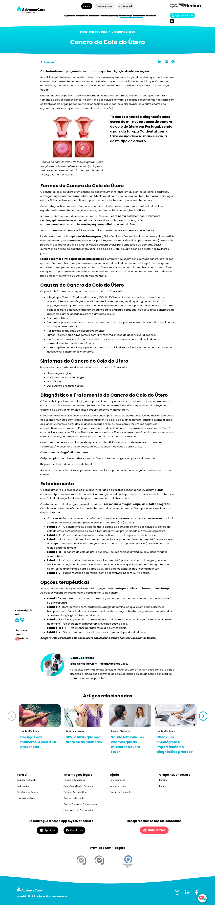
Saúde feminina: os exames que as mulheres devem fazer (127, 744)
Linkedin (159, 61)
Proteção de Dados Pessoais (78, 786)
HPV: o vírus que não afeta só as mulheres (84, 739)
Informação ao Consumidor (78, 810)
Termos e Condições (74, 780)
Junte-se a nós (118, 786)
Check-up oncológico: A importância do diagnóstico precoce (174, 744)
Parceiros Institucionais (98, 15)
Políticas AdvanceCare (75, 792)
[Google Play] (74, 830)
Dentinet (163, 780)
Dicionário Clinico (123, 32)
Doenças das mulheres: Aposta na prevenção (38, 742)
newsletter (17, 639)
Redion (162, 786)
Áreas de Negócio (126, 15)
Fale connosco (117, 780)
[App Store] (47, 830)
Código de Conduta (73, 798)
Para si (86, 6)
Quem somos (73, 15)
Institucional (125, 6)
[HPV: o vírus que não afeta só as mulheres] (85, 715)
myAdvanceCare (184, 15)
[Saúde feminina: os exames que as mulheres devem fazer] (130, 715)
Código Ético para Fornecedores (80, 804)
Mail (166, 61)
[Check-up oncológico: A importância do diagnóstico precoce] (176, 715)
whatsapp (173, 61)
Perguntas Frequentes (121, 792)
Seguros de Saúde (26, 780)
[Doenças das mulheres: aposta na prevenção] (40, 715)
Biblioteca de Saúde (93, 32)
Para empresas (104, 6)
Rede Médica (147, 15)
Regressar (49, 62)
